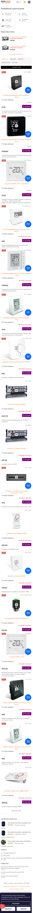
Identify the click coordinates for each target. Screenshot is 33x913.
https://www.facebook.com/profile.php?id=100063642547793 (17, 859)
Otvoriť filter (16, 67)
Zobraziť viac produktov (15, 54)
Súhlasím (23, 909)
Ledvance (11, 883)
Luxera (16, 883)
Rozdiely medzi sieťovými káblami (9, 876)
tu (18, 899)
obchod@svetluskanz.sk (9, 853)
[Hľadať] (20, 2)
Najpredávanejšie (6, 62)
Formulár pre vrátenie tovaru (10, 886)
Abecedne (15, 62)
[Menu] (29, 2)
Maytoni (20, 883)
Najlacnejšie (13, 59)
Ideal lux (6, 883)
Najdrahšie (20, 59)
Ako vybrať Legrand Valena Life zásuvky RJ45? (12, 872)
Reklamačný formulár (24, 886)
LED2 (24, 883)
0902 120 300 (6, 855)
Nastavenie (15, 903)
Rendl (27, 883)
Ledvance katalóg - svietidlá (16, 889)
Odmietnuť (8, 909)
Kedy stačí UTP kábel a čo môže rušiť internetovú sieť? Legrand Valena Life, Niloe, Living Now (15, 867)
